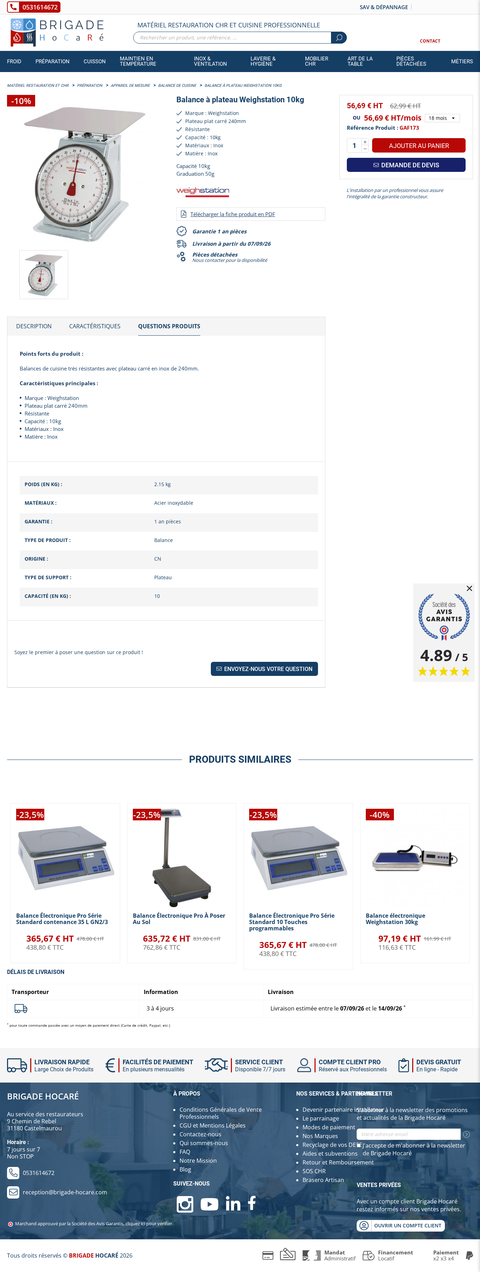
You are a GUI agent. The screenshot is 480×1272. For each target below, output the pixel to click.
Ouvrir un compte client (407, 1225)
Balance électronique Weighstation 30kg (395, 919)
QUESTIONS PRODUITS (169, 326)
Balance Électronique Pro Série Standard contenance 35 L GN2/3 (62, 919)
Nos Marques (320, 1136)
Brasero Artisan (323, 1180)
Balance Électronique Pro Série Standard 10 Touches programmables (292, 922)
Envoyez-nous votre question (267, 669)
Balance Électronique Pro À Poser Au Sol (179, 919)
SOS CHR (314, 1171)
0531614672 (40, 7)
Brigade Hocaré (43, 1096)
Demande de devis (409, 165)
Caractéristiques (95, 326)
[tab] (33, 326)
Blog (185, 1169)
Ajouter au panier (419, 145)
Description (34, 326)
